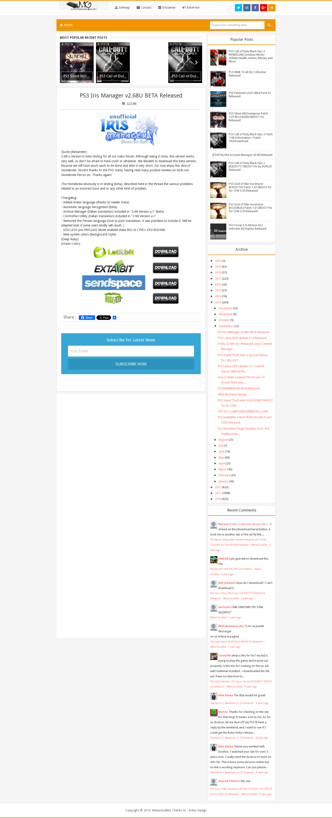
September (226, 326)
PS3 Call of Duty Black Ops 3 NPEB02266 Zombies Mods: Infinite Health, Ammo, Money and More (251, 56)
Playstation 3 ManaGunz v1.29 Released (232, 703)
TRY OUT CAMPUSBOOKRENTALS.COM (243, 411)
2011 (218, 493)
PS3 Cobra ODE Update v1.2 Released (242, 338)
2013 (218, 302)
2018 (218, 272)
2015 (218, 290)
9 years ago (265, 794)
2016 (218, 284)
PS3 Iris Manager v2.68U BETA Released (130, 95)
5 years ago (247, 598)
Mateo (223, 711)
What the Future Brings (232, 394)
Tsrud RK (224, 655)
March (223, 469)
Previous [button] (66, 63)
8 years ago (251, 686)
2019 (218, 266)
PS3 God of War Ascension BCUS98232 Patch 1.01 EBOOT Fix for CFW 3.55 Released (250, 208)
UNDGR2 (224, 558)
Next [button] (196, 63)
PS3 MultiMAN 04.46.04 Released (239, 388)
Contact (146, 7)
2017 (218, 278)
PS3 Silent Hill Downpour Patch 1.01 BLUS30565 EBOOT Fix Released (248, 117)
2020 (218, 260)
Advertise (192, 7)
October (224, 320)
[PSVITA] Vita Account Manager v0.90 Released (242, 155)
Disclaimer (168, 7)
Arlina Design (198, 810)
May (221, 457)
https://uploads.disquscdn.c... (250, 524)
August (223, 439)
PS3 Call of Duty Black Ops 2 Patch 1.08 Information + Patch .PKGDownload (251, 138)
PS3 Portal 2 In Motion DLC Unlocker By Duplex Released (248, 227)
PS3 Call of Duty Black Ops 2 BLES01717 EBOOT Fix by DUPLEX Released (250, 166)
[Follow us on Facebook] (255, 7)
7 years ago (234, 646)
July (221, 445)
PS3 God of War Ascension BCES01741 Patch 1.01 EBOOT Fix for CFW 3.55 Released (250, 187)
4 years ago (227, 574)
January (223, 481)
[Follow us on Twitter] (238, 7)
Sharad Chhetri (229, 781)
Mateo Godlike (218, 617)
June (221, 451)
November (225, 314)
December (225, 308)
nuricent (224, 607)
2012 (218, 487)
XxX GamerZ (227, 583)
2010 (218, 499)
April (222, 463)
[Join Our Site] (272, 7)
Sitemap (124, 7)
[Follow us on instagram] (246, 7)
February (224, 475)
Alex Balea (225, 695)
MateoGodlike (161, 810)
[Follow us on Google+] (263, 7)
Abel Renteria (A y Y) (232, 626)
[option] (77, 62)
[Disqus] (131, 455)
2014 (218, 296)
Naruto (223, 524)
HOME (68, 25)
